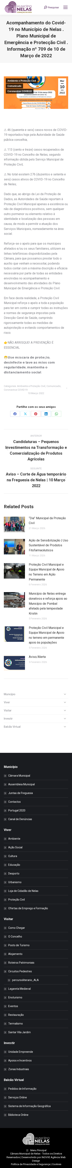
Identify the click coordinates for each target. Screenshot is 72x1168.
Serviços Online (17, 1097)
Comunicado (14, 86)
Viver (7, 702)
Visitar (8, 710)
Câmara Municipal (19, 775)
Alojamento (15, 953)
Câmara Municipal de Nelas (25, 1153)
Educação (14, 864)
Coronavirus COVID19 (19, 91)
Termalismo (15, 1023)
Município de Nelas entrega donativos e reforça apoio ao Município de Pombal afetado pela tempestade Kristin (48, 603)
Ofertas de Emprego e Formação (28, 908)
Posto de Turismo (19, 945)
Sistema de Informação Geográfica (29, 1106)
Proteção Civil (16, 899)
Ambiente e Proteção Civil (21, 80)
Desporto (13, 873)
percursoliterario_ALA (25, 980)
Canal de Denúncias (20, 819)
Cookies (56, 1164)
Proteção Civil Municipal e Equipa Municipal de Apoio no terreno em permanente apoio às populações (46, 635)
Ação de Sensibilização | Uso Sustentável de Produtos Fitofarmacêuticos (48, 545)
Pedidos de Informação (22, 1088)
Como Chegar (16, 927)
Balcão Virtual (12, 726)
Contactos (14, 801)
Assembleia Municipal (21, 784)
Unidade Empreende (20, 1051)
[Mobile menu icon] (65, 7)
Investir (8, 718)
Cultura (12, 856)
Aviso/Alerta (37, 657)
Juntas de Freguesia (20, 793)
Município (9, 694)
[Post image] (14, 524)
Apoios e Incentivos (20, 1060)
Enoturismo (15, 997)
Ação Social (15, 847)
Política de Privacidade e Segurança (30, 1164)
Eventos (13, 1006)
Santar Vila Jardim (19, 1032)
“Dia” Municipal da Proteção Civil (47, 520)
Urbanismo (15, 882)
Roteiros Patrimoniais (21, 962)
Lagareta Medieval (19, 988)
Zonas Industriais (18, 1069)
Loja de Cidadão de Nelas (23, 890)
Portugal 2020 (16, 810)
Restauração (16, 1014)
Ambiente (14, 838)
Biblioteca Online (18, 1114)
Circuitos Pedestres (20, 971)
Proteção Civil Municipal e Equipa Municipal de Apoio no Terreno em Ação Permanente (46, 572)
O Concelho (15, 936)
